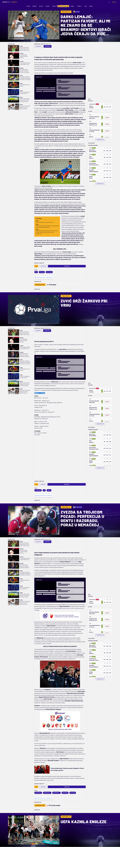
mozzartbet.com (100, 139)
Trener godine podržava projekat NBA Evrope (25, 63)
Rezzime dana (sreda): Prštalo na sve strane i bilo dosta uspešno (25, 100)
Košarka (22, 53)
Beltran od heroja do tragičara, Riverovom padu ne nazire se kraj (24, 49)
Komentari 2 (38, 330)
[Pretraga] (109, 2)
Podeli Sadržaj (65, 11)
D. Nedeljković (79, 507)
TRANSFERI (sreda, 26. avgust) (25, 85)
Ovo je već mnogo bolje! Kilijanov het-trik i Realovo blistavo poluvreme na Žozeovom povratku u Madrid (25, 107)
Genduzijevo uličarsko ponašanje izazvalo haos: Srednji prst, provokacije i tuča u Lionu (25, 78)
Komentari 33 (38, 46)
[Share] (36, 266)
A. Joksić (77, 11)
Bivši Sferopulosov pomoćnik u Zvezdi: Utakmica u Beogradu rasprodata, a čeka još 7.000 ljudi (24, 71)
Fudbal (21, 46)
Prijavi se (114, 2)
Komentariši (47, 46)
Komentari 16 (38, 541)
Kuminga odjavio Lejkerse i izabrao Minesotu (24, 56)
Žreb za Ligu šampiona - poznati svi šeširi (25, 92)
